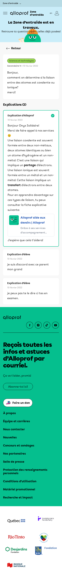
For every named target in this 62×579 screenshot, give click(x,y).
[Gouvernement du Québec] (16, 521)
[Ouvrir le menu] (5, 13)
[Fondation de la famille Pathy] (46, 521)
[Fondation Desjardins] (16, 551)
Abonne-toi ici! (18, 386)
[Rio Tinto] (16, 538)
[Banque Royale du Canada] (46, 551)
